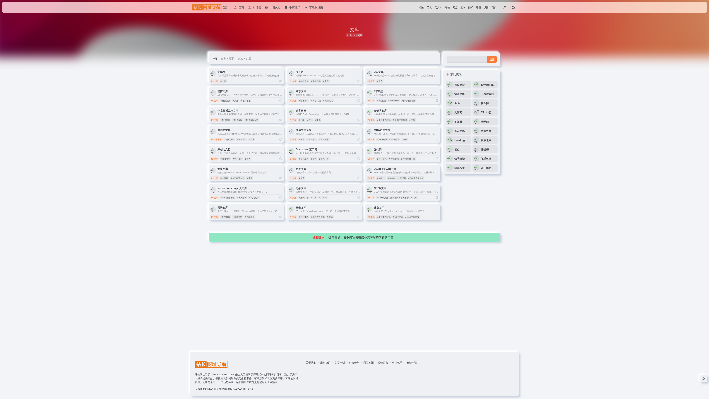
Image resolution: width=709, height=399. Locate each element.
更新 (231, 58)
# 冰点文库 (398, 216)
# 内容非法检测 (408, 100)
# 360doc (381, 178)
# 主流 (301, 139)
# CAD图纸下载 (227, 197)
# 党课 (250, 178)
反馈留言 (383, 362)
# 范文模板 (246, 100)
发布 (223, 58)
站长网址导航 (220, 388)
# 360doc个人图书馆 (397, 178)
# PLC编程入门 (251, 119)
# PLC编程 (237, 119)
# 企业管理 (394, 139)
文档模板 (218, 139)
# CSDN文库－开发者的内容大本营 (393, 197)
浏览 (240, 58)
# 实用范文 (328, 100)
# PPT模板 (225, 216)
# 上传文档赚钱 (384, 119)
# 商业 (404, 139)
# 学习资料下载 (408, 158)
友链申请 (412, 362)
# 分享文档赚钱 (400, 119)
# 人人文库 (254, 197)
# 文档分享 (324, 158)
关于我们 (311, 362)
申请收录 (397, 362)
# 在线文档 (304, 81)
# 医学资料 (237, 216)
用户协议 (325, 362)
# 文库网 (323, 197)
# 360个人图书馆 (416, 178)
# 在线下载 (312, 139)
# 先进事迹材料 (237, 178)
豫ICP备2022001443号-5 (240, 388)
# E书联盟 (381, 100)
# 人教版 (224, 178)
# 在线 (310, 119)
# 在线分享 (324, 139)
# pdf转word (393, 100)
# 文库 (223, 81)
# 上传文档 (304, 197)
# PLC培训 (225, 119)
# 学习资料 (316, 81)
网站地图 (368, 362)
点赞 (248, 58)
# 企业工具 (304, 158)
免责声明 (340, 362)
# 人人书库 (242, 197)
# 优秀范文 (225, 100)
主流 (294, 139)
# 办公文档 (316, 100)
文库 (216, 81)
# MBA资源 (382, 139)
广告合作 (354, 362)
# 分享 (301, 119)
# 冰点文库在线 (412, 216)
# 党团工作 (304, 100)
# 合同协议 (249, 216)
